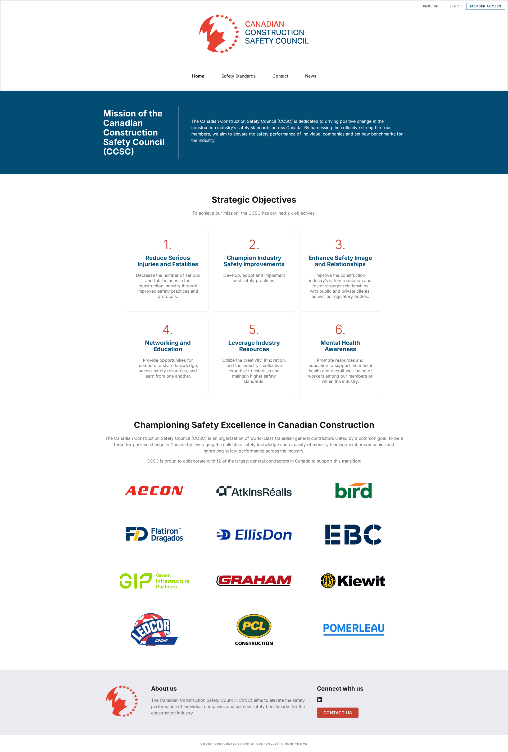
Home (198, 76)
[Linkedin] (319, 699)
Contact (280, 76)
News (310, 76)
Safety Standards (238, 76)
